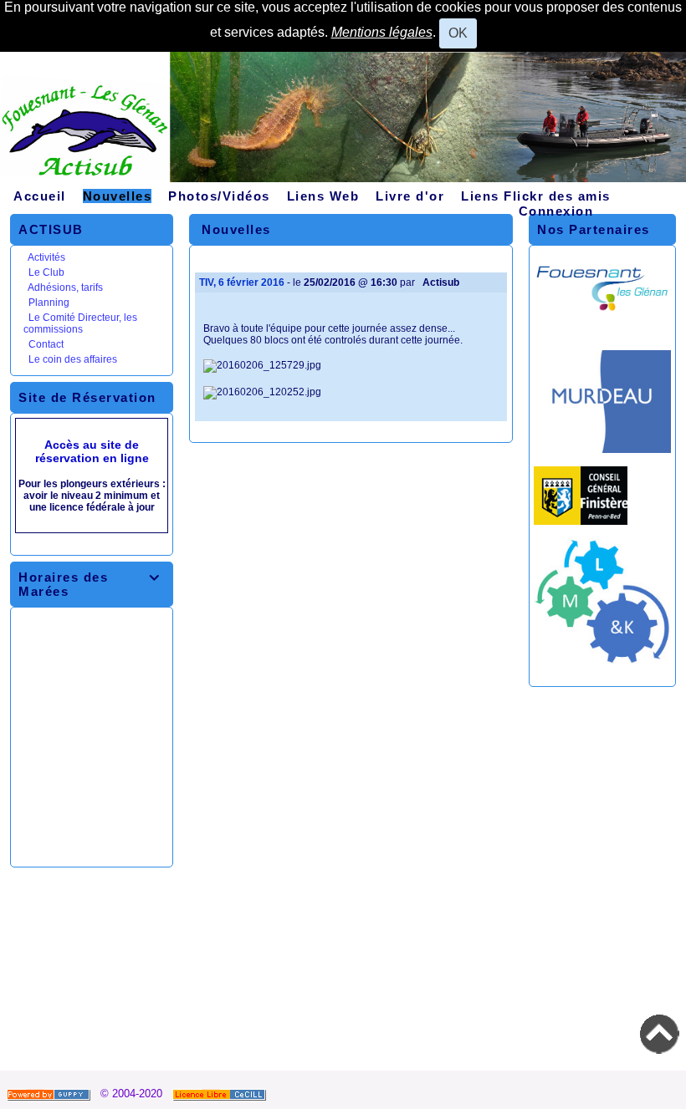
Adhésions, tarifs (65, 287)
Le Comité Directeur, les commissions (80, 323)
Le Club (46, 272)
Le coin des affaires (72, 359)
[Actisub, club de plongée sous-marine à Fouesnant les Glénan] (343, 123)
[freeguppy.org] (50, 1093)
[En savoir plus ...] (220, 1093)
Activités (46, 257)
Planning (48, 302)
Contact (46, 344)
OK (458, 33)
